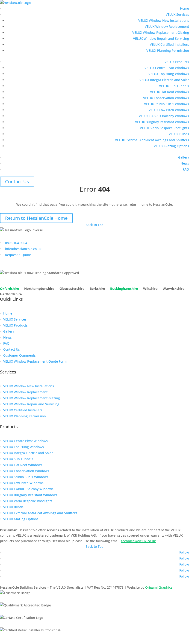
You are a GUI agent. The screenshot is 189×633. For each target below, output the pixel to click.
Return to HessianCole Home (36, 218)
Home (184, 8)
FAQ (186, 169)
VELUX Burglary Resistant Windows (162, 122)
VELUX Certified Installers (169, 44)
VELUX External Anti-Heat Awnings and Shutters (152, 140)
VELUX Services (177, 14)
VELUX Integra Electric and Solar (164, 80)
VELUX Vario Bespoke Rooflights (164, 128)
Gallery (183, 157)
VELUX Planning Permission (167, 50)
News (184, 163)
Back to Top (94, 225)
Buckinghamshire (124, 288)
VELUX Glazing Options (171, 146)
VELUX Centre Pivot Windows (167, 68)
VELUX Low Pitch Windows (169, 110)
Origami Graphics (158, 587)
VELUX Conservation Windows (166, 98)
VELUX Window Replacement (167, 26)
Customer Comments (19, 355)
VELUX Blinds (179, 134)
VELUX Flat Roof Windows (169, 92)
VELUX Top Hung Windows (168, 74)
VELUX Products (177, 62)
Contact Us (17, 181)
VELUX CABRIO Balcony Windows (164, 116)
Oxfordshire (10, 288)
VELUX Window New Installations (163, 20)
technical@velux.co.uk (138, 541)
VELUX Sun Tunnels (174, 86)
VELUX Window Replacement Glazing (160, 32)
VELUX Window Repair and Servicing (161, 38)
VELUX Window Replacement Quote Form (35, 361)
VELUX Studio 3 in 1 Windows (166, 104)
